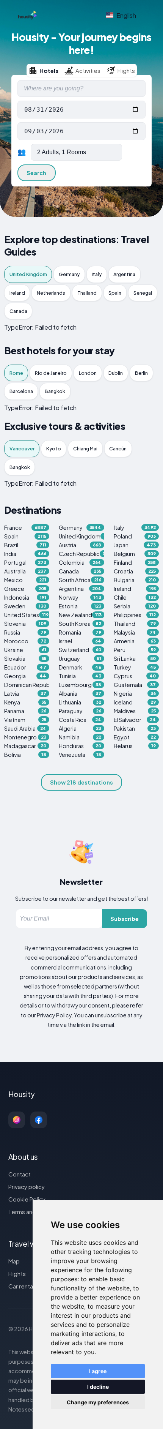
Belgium (135, 553)
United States (26, 614)
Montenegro (25, 737)
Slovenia (25, 623)
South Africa (80, 579)
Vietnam (25, 719)
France (25, 527)
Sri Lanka (135, 658)
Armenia (135, 641)
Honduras (80, 745)
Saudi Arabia (25, 728)
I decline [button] (98, 1386)
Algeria (80, 728)
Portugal (25, 562)
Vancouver (21, 448)
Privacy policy (26, 1186)
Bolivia (25, 754)
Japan (135, 545)
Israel (80, 641)
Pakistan (135, 728)
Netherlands (51, 293)
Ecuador (25, 667)
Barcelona (21, 391)
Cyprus (135, 676)
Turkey (135, 667)
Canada (18, 311)
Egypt (135, 737)
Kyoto (53, 448)
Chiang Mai (85, 448)
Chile (135, 597)
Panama (25, 710)
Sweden (25, 606)
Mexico (25, 579)
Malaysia (135, 632)
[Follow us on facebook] (38, 1120)
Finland (135, 562)
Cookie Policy (26, 1199)
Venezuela (80, 754)
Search (36, 172)
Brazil (25, 545)
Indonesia (25, 597)
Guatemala (135, 684)
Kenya (25, 702)
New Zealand (80, 614)
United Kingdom (28, 274)
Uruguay (80, 658)
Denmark (80, 667)
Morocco (25, 641)
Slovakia (25, 658)
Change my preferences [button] (98, 1402)
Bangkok (55, 391)
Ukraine (25, 649)
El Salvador (135, 719)
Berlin (141, 373)
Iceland (135, 702)
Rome (16, 373)
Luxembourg (80, 684)
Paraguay (80, 710)
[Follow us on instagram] (16, 1120)
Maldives (135, 710)
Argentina (124, 274)
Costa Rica (80, 719)
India (25, 553)
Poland (135, 536)
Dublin (115, 373)
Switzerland (80, 649)
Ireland (17, 293)
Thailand (87, 293)
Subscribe (124, 918)
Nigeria (135, 693)
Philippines (135, 614)
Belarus (135, 745)
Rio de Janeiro (51, 373)
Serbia (135, 606)
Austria (80, 545)
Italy (97, 274)
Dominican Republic (27, 684)
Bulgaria (135, 579)
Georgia (25, 676)
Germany (69, 274)
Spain (114, 293)
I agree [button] (98, 1371)
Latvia (25, 693)
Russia (25, 632)
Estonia (80, 606)
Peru (135, 649)
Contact (19, 1174)
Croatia (135, 571)
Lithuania (80, 702)
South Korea (80, 623)
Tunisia (80, 676)
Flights (126, 70)
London (88, 373)
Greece (25, 588)
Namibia (80, 737)
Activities (87, 70)
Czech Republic (81, 553)
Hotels (48, 70)
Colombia (80, 562)
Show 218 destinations (81, 782)
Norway (80, 597)
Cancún (118, 448)
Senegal (142, 293)
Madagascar (25, 745)
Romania (80, 632)
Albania (80, 693)
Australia (25, 571)
